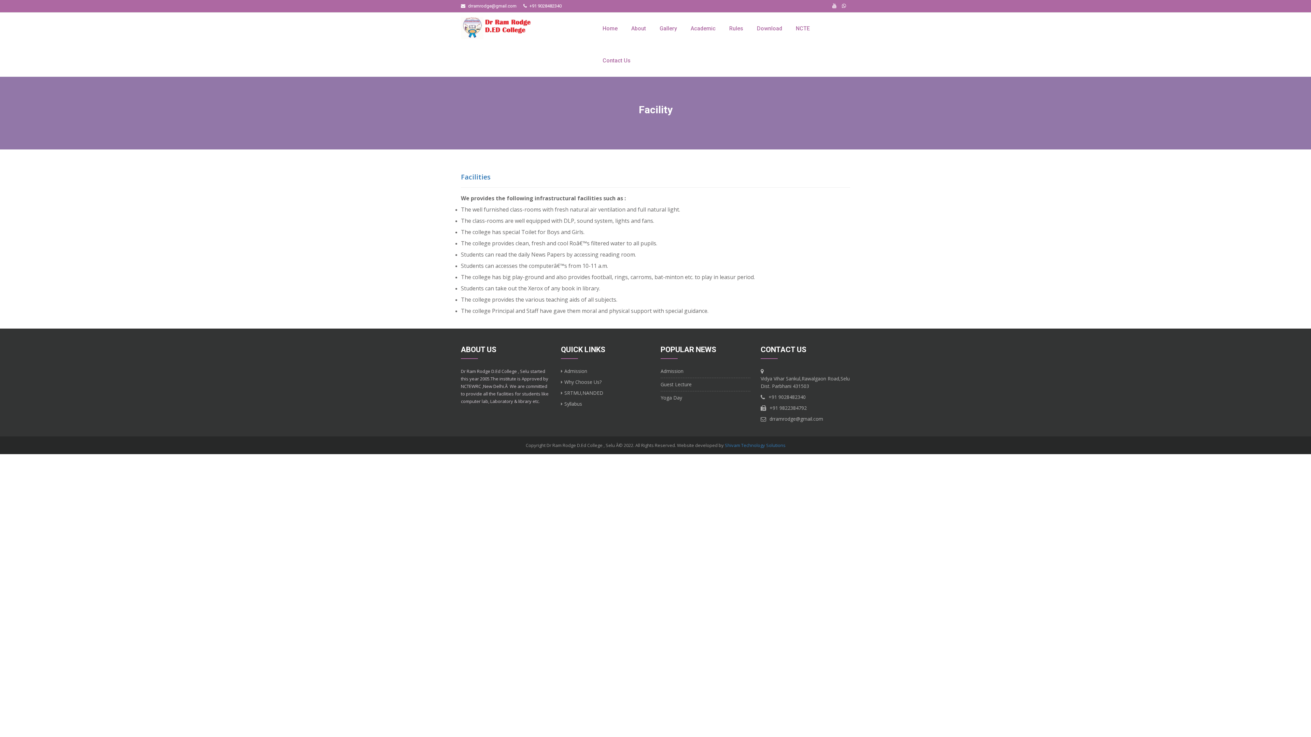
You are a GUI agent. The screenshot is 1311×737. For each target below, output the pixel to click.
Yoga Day (671, 397)
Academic (703, 28)
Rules (736, 28)
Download (769, 28)
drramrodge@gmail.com (492, 6)
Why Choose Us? (583, 382)
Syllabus (573, 404)
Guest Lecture (676, 384)
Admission (575, 371)
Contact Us (617, 60)
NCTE (803, 28)
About (638, 28)
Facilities (476, 177)
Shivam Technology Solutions (755, 445)
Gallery (668, 28)
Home (610, 28)
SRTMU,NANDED (583, 393)
